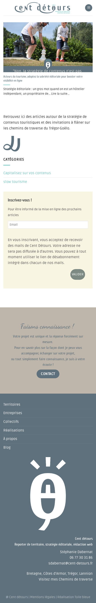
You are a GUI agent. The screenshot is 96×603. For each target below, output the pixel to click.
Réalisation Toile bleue (73, 597)
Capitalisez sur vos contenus (27, 173)
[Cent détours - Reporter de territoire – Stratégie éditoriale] (42, 8)
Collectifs (11, 421)
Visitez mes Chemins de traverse (66, 579)
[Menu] (88, 8)
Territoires (11, 404)
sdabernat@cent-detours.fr (70, 563)
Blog (6, 447)
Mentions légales (42, 597)
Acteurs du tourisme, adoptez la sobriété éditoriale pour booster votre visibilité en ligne (43, 78)
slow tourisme (15, 182)
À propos (10, 439)
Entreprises (12, 413)
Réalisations (13, 430)
